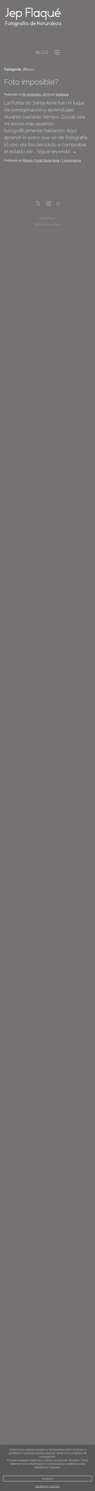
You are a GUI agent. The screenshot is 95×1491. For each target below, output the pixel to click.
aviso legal (47, 218)
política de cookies (47, 224)
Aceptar (47, 1478)
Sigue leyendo (57, 151)
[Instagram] (48, 204)
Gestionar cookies (47, 1486)
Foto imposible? (31, 81)
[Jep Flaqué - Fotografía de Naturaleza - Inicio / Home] (41, 17)
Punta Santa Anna (46, 160)
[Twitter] (38, 204)
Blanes (28, 160)
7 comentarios (71, 160)
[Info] (58, 204)
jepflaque (62, 94)
